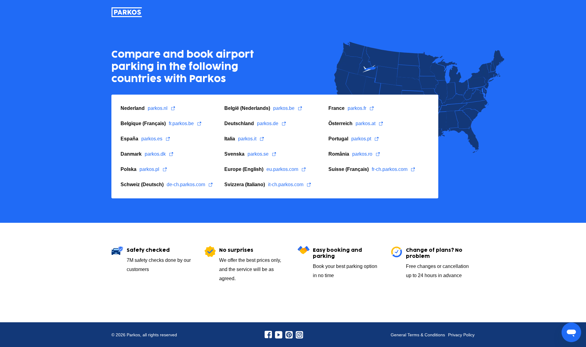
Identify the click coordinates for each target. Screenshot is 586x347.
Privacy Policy (461, 334)
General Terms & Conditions (418, 334)
